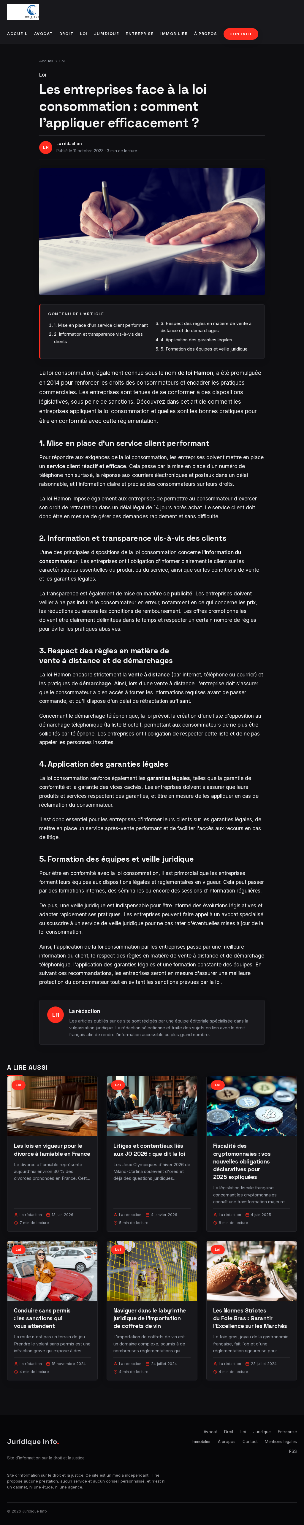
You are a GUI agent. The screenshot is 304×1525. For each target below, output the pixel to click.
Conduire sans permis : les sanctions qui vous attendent (42, 1318)
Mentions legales (281, 1441)
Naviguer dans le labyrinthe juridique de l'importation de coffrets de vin (149, 1318)
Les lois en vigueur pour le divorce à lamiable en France (52, 1149)
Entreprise (140, 33)
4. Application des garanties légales (196, 339)
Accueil (17, 33)
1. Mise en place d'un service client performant (101, 325)
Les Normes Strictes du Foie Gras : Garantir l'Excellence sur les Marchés (250, 1318)
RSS (293, 1451)
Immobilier (174, 33)
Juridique (106, 33)
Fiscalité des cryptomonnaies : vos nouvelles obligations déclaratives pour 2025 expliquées (242, 1161)
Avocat (43, 33)
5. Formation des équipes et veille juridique (204, 348)
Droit (66, 33)
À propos (205, 33)
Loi (84, 33)
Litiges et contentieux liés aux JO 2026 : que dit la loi (149, 1149)
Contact (240, 34)
